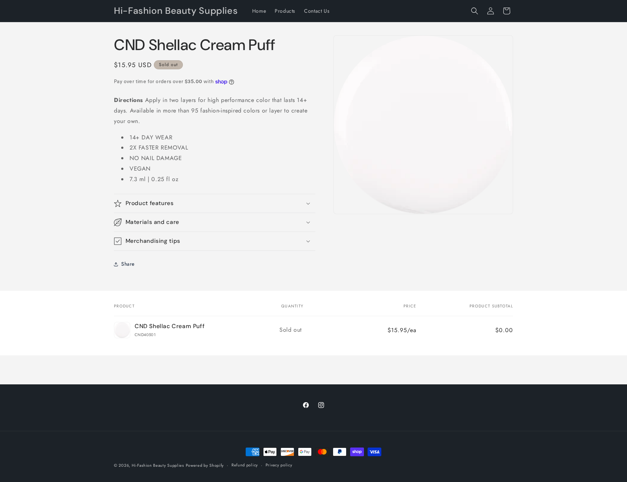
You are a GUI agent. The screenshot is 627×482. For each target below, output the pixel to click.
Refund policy (244, 465)
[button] (475, 11)
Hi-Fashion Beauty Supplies (158, 465)
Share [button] (128, 263)
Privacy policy (279, 465)
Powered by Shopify (205, 465)
